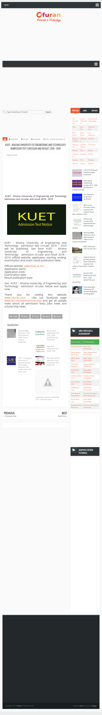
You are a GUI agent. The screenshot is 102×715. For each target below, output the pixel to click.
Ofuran (19, 706)
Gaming (75, 160)
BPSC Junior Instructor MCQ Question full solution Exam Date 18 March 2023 (83, 209)
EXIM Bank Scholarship (87, 388)
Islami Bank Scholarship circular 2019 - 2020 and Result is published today (84, 185)
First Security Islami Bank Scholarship (90, 394)
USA (81, 160)
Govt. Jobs (82, 128)
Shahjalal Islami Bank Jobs (76, 406)
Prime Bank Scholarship (87, 371)
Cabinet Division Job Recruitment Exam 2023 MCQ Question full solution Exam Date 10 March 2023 (84, 263)
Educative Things (76, 139)
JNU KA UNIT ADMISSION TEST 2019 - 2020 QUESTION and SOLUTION (53, 335)
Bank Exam (82, 134)
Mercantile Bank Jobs (75, 365)
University (92, 144)
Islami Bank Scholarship (87, 400)
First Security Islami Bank (75, 394)
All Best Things (83, 145)
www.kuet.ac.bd (34, 266)
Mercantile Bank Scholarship (89, 365)
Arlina (82, 706)
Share (25, 316)
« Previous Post (10, 416)
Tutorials (91, 138)
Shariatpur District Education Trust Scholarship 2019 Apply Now (53, 361)
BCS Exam (74, 134)
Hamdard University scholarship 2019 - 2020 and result (47, 398)
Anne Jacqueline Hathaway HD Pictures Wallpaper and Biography (90, 290)
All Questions (91, 134)
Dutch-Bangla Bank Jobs (76, 353)
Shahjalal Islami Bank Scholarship (90, 406)
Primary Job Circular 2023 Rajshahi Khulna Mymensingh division (83, 223)
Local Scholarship (83, 121)
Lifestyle (83, 154)
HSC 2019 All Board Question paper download (90, 172)
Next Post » (62, 416)
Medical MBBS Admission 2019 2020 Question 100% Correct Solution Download (24, 336)
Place (82, 150)
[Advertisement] (52, 41)
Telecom (75, 163)
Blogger (94, 706)
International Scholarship (92, 120)
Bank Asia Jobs (76, 346)
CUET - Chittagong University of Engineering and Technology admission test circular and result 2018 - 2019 (24, 365)
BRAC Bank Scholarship (87, 359)
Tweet (14, 316)
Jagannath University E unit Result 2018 (53, 348)
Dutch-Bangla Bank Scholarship (90, 353)
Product (75, 150)
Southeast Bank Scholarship (88, 377)
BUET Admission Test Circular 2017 (89, 247)
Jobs (74, 127)
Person (90, 150)
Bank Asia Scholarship (87, 347)
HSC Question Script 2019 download (88, 196)
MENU (6, 5)
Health (90, 154)
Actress (82, 163)
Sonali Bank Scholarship (87, 383)
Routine (91, 163)
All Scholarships (75, 121)
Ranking (91, 160)
